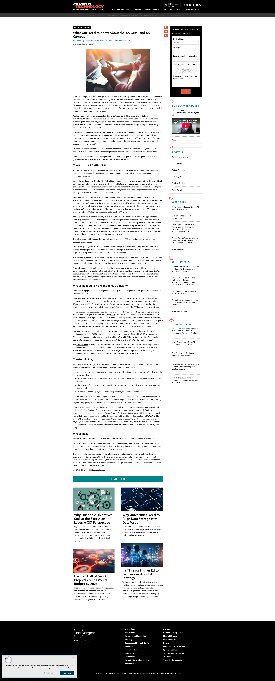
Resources (168, 9)
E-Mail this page (81, 470)
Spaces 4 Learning (170, 650)
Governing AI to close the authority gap (182, 217)
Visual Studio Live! (132, 663)
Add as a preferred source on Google (173, 4)
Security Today (131, 650)
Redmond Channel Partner (174, 646)
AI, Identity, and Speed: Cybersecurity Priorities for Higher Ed (185, 112)
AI (103, 15)
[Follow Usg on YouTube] (197, 5)
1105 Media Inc (110, 673)
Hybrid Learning (113, 15)
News (113, 9)
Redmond (129, 646)
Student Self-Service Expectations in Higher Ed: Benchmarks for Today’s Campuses (185, 268)
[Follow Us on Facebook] (193, 5)
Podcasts (156, 9)
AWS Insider (129, 632)
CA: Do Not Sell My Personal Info (168, 673)
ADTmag (166, 629)
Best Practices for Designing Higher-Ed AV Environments (183, 354)
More (197, 9)
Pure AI (166, 643)
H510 (112, 314)
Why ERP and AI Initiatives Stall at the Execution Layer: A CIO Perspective (93, 518)
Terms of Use (150, 673)
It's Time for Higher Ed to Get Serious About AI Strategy (140, 574)
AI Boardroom (130, 629)
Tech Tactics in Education (173, 653)
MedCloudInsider (170, 639)
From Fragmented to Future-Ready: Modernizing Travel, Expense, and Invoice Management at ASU (183, 228)
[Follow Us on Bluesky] (190, 5)
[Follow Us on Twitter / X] (187, 5)
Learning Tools (178, 176)
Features (120, 9)
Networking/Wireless (129, 15)
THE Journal (168, 656)
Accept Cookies (67, 673)
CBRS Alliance (109, 197)
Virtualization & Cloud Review (137, 660)
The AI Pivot (129, 656)
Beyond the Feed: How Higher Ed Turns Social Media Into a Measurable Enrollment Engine (185, 330)
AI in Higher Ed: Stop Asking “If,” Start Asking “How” (184, 292)
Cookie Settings (48, 673)
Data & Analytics (178, 170)
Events (178, 9)
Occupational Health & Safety (137, 643)
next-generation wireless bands (146, 407)
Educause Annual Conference (102, 312)
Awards (138, 9)
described (79, 197)
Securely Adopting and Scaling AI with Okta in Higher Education (185, 208)
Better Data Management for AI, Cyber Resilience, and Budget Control (185, 302)
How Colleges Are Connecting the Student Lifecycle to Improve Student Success (185, 366)
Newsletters (189, 9)
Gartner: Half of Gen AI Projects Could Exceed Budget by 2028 (90, 580)
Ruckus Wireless (79, 298)
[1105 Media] (86, 653)
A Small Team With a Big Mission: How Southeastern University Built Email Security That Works (186, 240)
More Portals (177, 190)
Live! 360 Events (170, 636)
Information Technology (82, 27)
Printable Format (98, 470)
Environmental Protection (135, 636)
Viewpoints (130, 9)
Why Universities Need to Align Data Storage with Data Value (141, 518)
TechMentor (129, 653)
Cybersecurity (177, 163)
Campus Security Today (173, 632)
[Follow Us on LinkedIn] (184, 5)
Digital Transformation (148, 15)
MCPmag (128, 639)
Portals (177, 152)
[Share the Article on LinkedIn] (165, 31)
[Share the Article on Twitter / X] (165, 35)
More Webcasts (178, 249)
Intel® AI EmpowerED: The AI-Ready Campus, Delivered (183, 343)
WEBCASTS (179, 202)
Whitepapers (181, 262)
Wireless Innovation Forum (84, 367)
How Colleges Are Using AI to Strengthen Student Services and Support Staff (185, 380)
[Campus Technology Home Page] (88, 6)
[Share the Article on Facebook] (165, 27)
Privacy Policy (190, 64)
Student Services (178, 183)
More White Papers (180, 311)
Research (148, 9)
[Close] (73, 657)
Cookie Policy (137, 673)
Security (163, 15)
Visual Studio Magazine (173, 660)
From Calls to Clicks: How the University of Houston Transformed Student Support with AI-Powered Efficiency (184, 281)
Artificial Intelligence (180, 157)
